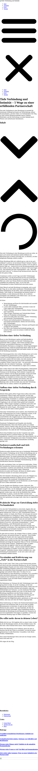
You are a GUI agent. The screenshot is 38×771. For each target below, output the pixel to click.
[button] (19, 49)
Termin (6, 9)
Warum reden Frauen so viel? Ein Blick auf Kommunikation (19, 749)
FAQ (5, 7)
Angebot (6, 5)
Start (5, 4)
